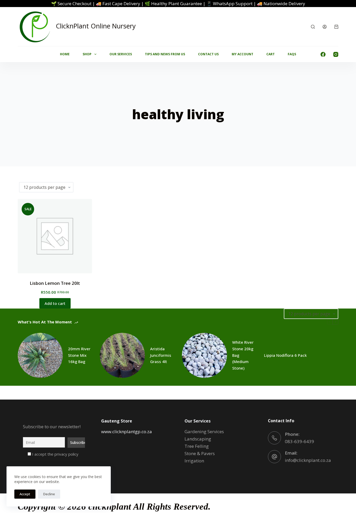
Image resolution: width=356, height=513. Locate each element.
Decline (49, 494)
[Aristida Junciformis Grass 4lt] (122, 355)
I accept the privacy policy (54, 454)
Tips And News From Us (165, 54)
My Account (242, 54)
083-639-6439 (299, 441)
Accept (25, 494)
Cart (270, 54)
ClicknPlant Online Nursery (96, 25)
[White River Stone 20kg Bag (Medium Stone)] (204, 355)
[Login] (325, 27)
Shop (87, 54)
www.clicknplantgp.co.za (126, 431)
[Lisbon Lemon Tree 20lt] (55, 236)
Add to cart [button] (55, 303)
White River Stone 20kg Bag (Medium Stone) (243, 355)
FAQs (292, 54)
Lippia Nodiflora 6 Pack (285, 355)
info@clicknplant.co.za (308, 460)
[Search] (313, 27)
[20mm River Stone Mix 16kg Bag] (40, 355)
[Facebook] (323, 54)
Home (65, 54)
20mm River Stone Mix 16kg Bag (79, 355)
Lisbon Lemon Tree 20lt (55, 283)
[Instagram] (335, 54)
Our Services (120, 54)
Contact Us (208, 54)
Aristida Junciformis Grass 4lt (160, 355)
